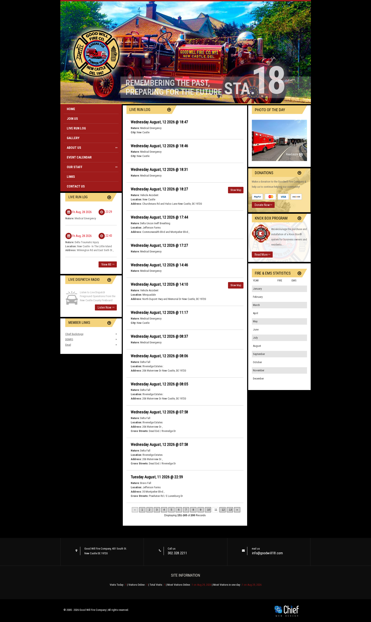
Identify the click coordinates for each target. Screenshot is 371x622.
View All (107, 264)
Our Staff (92, 167)
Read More (262, 254)
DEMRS (69, 339)
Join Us (72, 119)
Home (71, 109)
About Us (92, 148)
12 (223, 509)
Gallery (73, 138)
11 (215, 509)
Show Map (235, 190)
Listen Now (106, 307)
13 (230, 509)
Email (68, 344)
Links (71, 177)
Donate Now (263, 205)
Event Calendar (79, 157)
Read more (292, 154)
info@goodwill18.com (267, 553)
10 (208, 509)
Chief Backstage (74, 334)
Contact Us (76, 186)
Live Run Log (76, 128)
